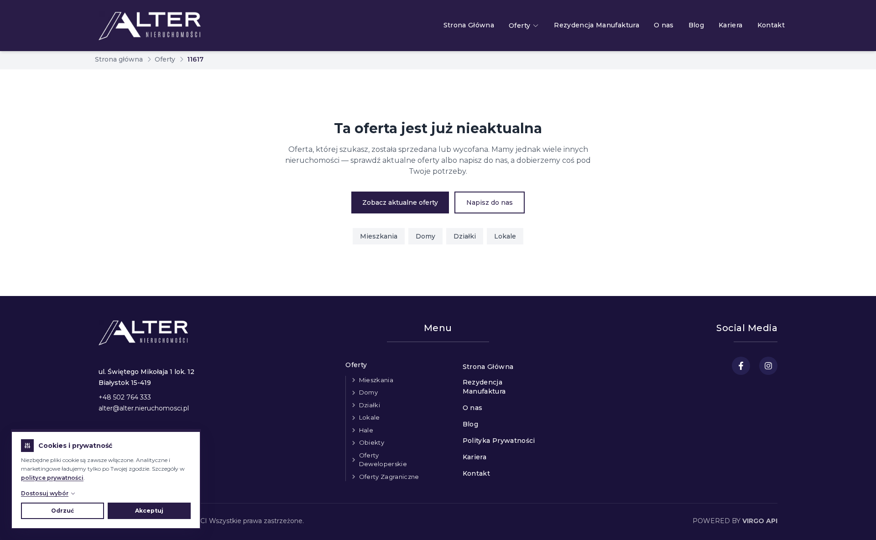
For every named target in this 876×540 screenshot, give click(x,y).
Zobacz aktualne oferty (400, 202)
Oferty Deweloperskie (383, 460)
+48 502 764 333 (125, 397)
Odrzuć (62, 510)
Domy (425, 236)
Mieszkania (378, 236)
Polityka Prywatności (499, 440)
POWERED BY (735, 521)
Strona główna (119, 59)
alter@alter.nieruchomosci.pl (144, 408)
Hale (366, 430)
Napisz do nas (489, 202)
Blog (696, 25)
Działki (465, 236)
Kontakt (771, 25)
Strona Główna (469, 25)
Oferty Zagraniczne (389, 476)
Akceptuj (149, 510)
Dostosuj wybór (44, 493)
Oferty (519, 25)
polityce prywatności (52, 477)
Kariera (730, 25)
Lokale (505, 236)
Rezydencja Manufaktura (596, 25)
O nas (664, 25)
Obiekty (371, 442)
